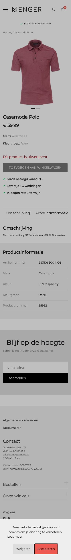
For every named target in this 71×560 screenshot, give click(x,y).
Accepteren (46, 549)
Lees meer (14, 537)
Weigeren (23, 549)
